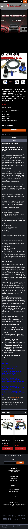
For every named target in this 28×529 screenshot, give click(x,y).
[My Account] (21, 1)
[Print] (7, 134)
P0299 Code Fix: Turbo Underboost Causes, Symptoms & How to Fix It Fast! (14, 505)
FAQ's (14, 493)
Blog (14, 495)
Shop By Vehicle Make (14, 489)
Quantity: (4, 125)
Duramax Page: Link (15, 397)
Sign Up (15, 478)
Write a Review (6, 112)
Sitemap (20, 525)
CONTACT (14, 496)
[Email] (5, 134)
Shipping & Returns (14, 480)
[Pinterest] (10, 134)
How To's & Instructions (14, 491)
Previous (2, 66)
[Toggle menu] (2, 6)
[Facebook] (3, 134)
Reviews (14, 140)
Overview (14, 137)
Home (14, 487)
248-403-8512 (6, 1)
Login (12, 478)
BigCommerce (10, 526)
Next (25, 66)
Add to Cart (7, 448)
